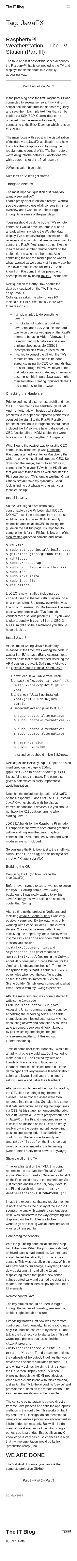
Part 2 (38, 86)
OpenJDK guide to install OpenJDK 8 (37, 668)
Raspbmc (27, 271)
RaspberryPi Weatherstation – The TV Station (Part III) (36, 45)
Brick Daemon (40, 124)
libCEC (46, 276)
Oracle (57, 676)
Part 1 (27, 86)
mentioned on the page (22, 767)
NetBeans (53, 911)
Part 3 (50, 86)
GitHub (29, 528)
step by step (14, 537)
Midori (44, 336)
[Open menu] (68, 6)
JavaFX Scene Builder (34, 916)
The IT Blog (15, 6)
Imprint (65, 1531)
